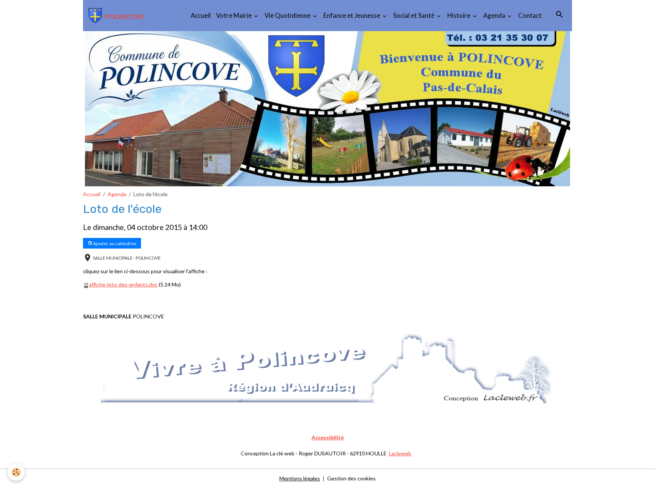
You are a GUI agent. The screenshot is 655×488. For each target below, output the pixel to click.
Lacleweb (400, 453)
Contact (530, 15)
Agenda (494, 15)
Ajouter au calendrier (114, 243)
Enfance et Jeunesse (352, 15)
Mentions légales (299, 478)
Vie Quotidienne (288, 15)
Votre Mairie (234, 15)
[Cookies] (16, 472)
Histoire (459, 15)
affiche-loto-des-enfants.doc (123, 284)
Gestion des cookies (351, 478)
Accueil (201, 15)
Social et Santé (414, 15)
